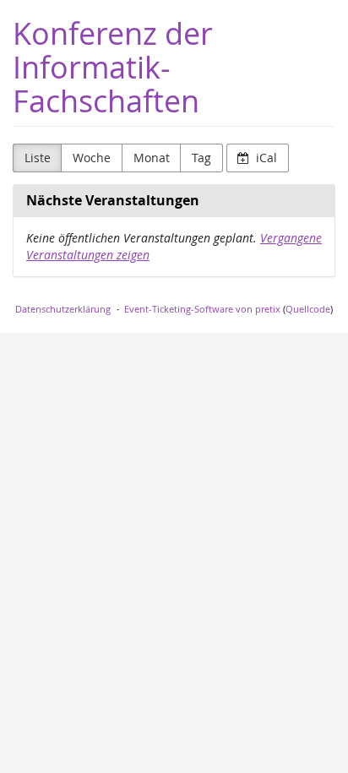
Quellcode (307, 308)
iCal (265, 158)
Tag (201, 158)
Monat (151, 158)
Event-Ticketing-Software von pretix (202, 308)
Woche (92, 158)
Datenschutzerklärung (63, 308)
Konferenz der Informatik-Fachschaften (113, 67)
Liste (37, 158)
